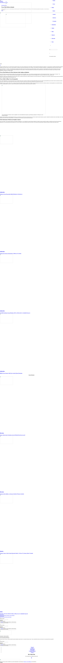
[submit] (0, 624)
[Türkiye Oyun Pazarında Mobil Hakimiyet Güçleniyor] (6, 143)
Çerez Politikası (32, 650)
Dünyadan (2, 491)
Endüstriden (2, 192)
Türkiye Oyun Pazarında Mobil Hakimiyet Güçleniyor (11, 194)
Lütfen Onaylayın (2, 621)
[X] (31, 657)
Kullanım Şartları (32, 648)
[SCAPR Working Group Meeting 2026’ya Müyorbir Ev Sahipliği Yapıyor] (6, 262)
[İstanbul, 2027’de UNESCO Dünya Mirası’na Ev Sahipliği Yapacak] (6, 563)
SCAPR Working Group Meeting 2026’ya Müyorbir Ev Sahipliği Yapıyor (15, 312)
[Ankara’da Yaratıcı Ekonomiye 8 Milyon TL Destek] (6, 203)
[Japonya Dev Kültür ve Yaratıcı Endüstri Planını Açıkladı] (6, 443)
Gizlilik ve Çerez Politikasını (27, 661)
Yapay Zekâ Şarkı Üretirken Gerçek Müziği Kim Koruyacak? (12, 435)
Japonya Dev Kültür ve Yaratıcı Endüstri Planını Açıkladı (12, 493)
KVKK (2, 628)
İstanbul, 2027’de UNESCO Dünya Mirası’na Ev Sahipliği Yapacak (14, 613)
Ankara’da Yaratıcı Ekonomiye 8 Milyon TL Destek (10, 253)
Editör (2, 10)
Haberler (1, 551)
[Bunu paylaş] (0, 65)
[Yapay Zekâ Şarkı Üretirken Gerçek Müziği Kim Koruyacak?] (6, 384)
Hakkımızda (32, 647)
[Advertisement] (31, 129)
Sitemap (32, 652)
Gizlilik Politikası (32, 649)
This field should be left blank (4, 622)
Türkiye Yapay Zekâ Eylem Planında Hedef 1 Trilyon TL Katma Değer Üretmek (16, 553)
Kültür (1, 611)
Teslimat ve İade (32, 651)
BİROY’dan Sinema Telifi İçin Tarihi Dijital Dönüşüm (11, 373)
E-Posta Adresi (2, 618)
